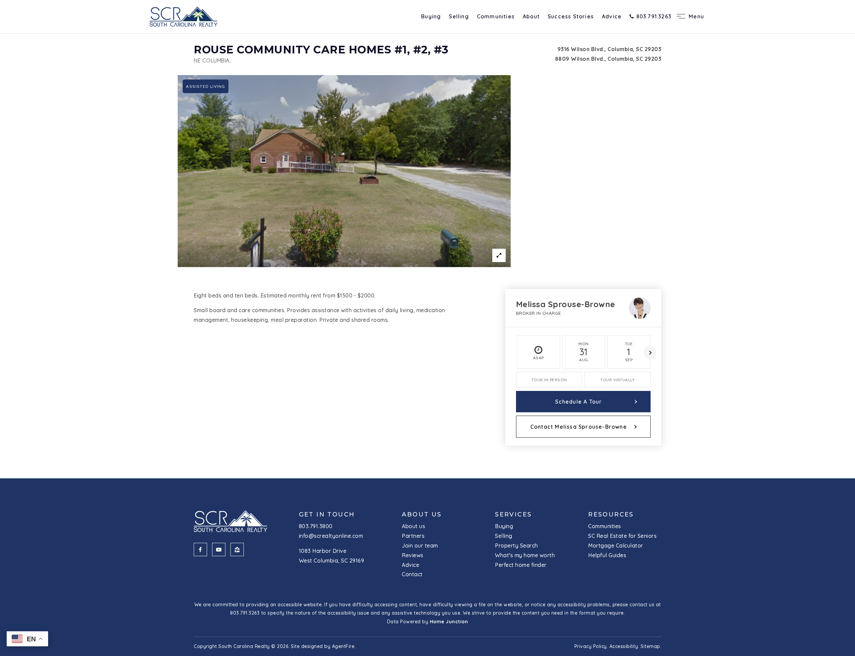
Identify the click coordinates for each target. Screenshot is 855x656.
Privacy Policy (590, 646)
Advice (410, 565)
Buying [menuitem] (431, 16)
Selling (503, 535)
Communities (604, 526)
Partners (413, 535)
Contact (412, 574)
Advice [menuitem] (612, 16)
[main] (427, 261)
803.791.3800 (316, 526)
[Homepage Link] (183, 16)
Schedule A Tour (578, 401)
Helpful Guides (607, 555)
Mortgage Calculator (615, 545)
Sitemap (650, 646)
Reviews (412, 555)
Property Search (516, 545)
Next (650, 353)
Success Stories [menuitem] (571, 16)
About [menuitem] (531, 16)
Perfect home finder (521, 565)
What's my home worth (525, 555)
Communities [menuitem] (496, 16)
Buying (504, 526)
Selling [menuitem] (459, 16)
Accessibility (624, 646)
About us (413, 526)
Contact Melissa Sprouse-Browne (578, 426)
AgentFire (343, 646)
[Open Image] (344, 171)
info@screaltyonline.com (331, 535)
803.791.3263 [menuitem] (652, 16)
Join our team (420, 545)
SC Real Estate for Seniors (622, 535)
